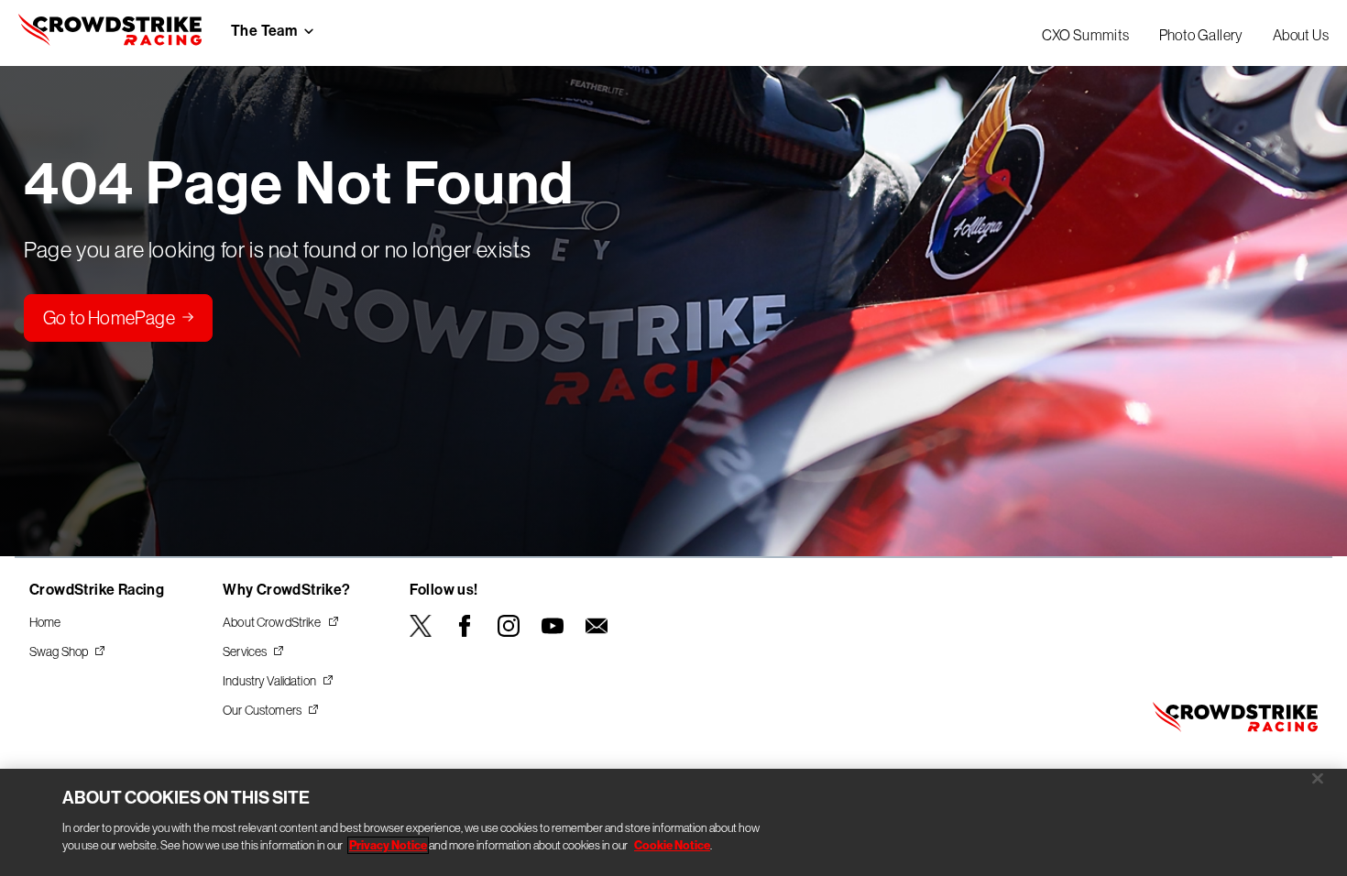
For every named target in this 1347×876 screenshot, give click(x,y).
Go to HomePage (109, 318)
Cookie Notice (672, 845)
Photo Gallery (1201, 35)
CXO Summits (1085, 35)
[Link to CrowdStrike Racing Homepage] (110, 33)
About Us (1301, 35)
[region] (673, 822)
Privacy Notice (388, 845)
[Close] (1318, 778)
